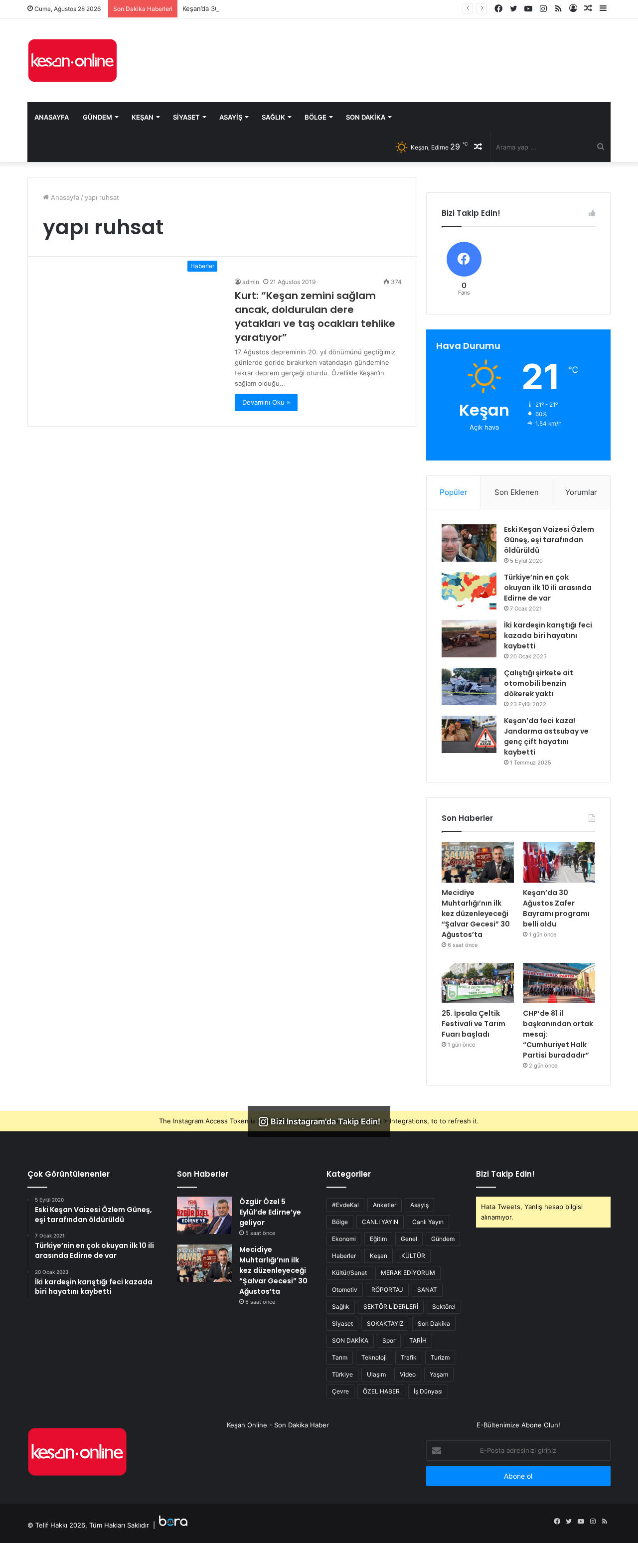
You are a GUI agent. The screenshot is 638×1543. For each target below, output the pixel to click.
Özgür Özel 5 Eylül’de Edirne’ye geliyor (270, 1212)
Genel (409, 1238)
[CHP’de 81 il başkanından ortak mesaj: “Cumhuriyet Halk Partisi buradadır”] (559, 983)
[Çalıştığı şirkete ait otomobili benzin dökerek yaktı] (469, 686)
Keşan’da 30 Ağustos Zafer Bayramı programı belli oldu (266, 8)
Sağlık (273, 117)
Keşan (143, 117)
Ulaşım (376, 1374)
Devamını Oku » (266, 402)
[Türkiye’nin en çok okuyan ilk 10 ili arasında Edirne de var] (469, 591)
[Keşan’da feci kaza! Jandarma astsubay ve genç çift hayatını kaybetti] (469, 734)
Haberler (344, 1255)
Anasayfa (51, 117)
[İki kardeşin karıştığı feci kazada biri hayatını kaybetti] (469, 638)
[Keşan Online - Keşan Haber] (72, 60)
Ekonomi (344, 1238)
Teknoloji (374, 1357)
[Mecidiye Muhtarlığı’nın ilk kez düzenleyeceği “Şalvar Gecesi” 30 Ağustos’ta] (478, 862)
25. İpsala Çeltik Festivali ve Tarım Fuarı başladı (473, 1023)
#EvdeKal (345, 1205)
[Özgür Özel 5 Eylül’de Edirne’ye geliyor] (204, 1215)
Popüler (454, 492)
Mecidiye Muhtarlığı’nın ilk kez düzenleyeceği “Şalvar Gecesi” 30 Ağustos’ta (476, 913)
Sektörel (444, 1306)
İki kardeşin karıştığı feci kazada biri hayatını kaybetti (548, 635)
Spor (388, 1340)
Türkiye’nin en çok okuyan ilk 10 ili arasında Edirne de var (548, 587)
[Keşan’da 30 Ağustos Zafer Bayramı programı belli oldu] (559, 862)
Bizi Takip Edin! (505, 1174)
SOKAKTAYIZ (385, 1323)
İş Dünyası (428, 1391)
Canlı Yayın (428, 1222)
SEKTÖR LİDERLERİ (390, 1306)
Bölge (315, 117)
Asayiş (230, 117)
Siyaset (186, 117)
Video (408, 1374)
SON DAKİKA (350, 1340)
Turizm (440, 1357)
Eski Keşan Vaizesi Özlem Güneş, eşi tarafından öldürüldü (549, 539)
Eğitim (378, 1238)
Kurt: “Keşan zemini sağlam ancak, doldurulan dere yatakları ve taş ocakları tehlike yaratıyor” (315, 316)
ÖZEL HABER (381, 1391)
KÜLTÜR (413, 1255)
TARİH (418, 1340)
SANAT (427, 1289)
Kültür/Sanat (349, 1272)
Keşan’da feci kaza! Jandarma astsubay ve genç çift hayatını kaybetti (546, 736)
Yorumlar (581, 492)
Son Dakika (365, 117)
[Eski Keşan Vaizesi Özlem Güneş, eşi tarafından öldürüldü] (469, 543)
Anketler (384, 1205)
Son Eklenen (516, 492)
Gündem (97, 117)
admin (250, 282)
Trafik (409, 1357)
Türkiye (342, 1374)
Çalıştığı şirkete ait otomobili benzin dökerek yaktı (538, 683)
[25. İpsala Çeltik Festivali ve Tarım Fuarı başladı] (478, 983)
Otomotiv (344, 1289)
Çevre (340, 1391)
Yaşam (439, 1374)
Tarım (339, 1357)
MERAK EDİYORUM (408, 1272)
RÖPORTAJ (387, 1289)
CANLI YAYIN (380, 1222)
